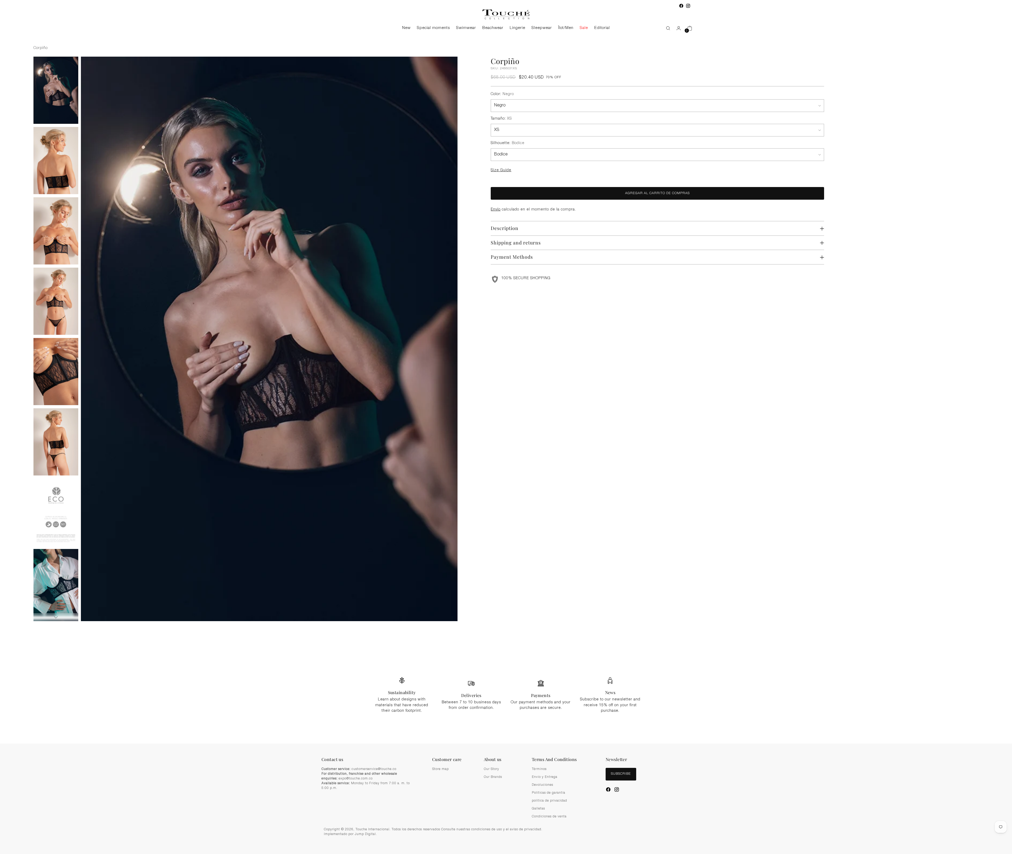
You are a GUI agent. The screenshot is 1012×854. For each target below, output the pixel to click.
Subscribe (506, 469)
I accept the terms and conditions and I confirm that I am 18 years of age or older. (509, 457)
